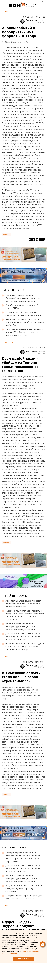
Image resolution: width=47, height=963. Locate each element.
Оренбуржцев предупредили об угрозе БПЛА (21, 306)
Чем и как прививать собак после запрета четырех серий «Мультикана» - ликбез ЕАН (25, 322)
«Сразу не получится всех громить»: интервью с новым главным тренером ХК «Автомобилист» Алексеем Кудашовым (24, 615)
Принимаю (23, 959)
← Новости (7, 12)
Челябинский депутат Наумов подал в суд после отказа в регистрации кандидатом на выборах (24, 647)
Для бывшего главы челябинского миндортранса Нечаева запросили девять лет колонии (22, 637)
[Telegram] (37, 239)
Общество (7, 234)
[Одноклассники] (33, 239)
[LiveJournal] (43, 239)
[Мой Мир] (40, 239)
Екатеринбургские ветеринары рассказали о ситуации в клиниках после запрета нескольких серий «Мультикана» (22, 857)
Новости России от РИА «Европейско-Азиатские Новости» (17, 5)
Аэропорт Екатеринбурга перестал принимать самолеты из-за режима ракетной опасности (23, 604)
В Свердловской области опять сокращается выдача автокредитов (23, 314)
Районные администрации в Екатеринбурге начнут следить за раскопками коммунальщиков (22, 298)
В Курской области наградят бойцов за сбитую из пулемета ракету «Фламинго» (25, 888)
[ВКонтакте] (30, 239)
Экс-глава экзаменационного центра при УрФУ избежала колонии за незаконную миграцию (24, 332)
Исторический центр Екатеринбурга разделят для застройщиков (23, 897)
